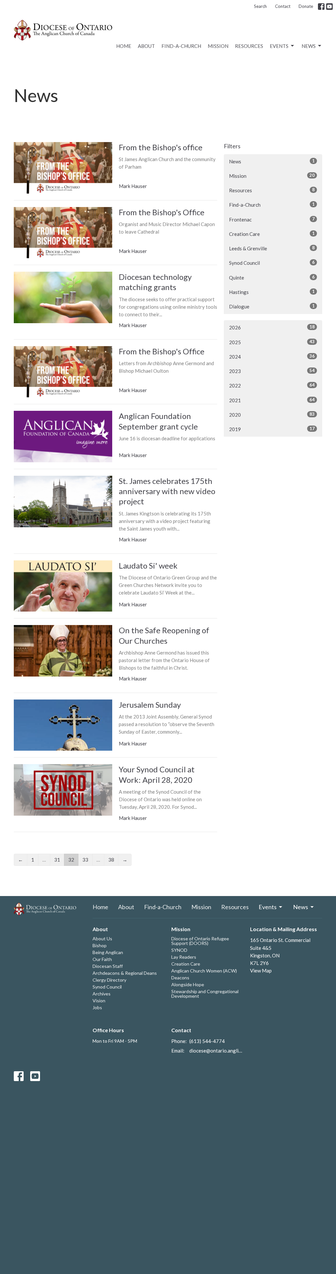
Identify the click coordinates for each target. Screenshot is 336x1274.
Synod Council (272, 263)
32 (71, 860)
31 (57, 860)
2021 (272, 400)
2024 (272, 356)
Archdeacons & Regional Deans (125, 973)
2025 (272, 342)
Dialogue (272, 306)
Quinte (272, 277)
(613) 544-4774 (207, 1041)
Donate (306, 6)
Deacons (180, 977)
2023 (272, 371)
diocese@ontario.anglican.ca (216, 1051)
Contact (282, 6)
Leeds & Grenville (272, 248)
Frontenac (272, 219)
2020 (272, 414)
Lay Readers (183, 957)
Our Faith (102, 959)
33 (85, 860)
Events (279, 46)
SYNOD (179, 950)
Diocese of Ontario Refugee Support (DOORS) (200, 941)
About (146, 46)
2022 (272, 385)
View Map (261, 970)
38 (111, 860)
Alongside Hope (187, 984)
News (309, 46)
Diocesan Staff (108, 966)
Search (260, 6)
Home (123, 46)
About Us (102, 938)
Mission (218, 46)
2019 (272, 429)
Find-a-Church (181, 46)
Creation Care (272, 234)
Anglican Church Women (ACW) (204, 970)
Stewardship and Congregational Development (205, 994)
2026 (272, 327)
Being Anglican (108, 952)
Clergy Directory (109, 980)
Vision (99, 1000)
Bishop (100, 945)
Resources (249, 46)
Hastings (272, 292)
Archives (102, 993)
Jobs (97, 1007)
